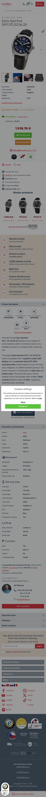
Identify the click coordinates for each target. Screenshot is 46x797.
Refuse (23, 402)
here (40, 398)
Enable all (23, 406)
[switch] (5, 793)
